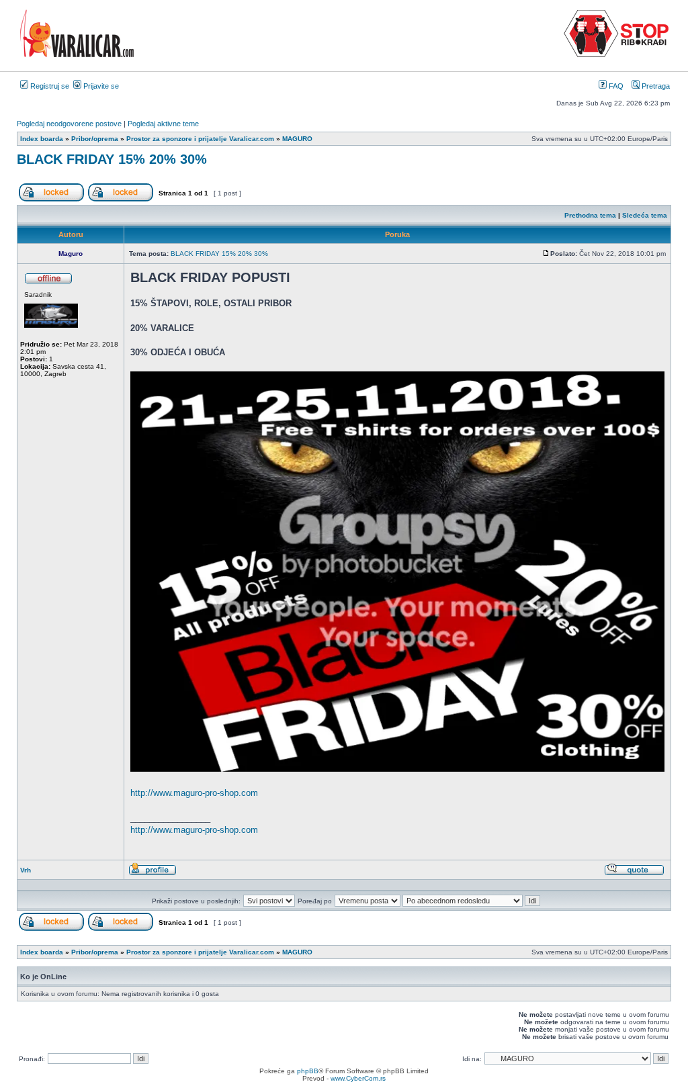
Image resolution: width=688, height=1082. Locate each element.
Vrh (25, 870)
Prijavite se (100, 86)
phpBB (307, 1071)
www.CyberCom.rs (358, 1078)
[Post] (546, 253)
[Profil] (152, 873)
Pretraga (655, 86)
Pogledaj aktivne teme (163, 124)
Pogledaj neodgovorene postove (69, 124)
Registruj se (48, 86)
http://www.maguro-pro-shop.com (194, 793)
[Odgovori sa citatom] (634, 873)
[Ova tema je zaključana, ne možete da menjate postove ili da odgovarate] (120, 199)
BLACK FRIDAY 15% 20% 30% (112, 159)
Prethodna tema (590, 215)
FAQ (615, 86)
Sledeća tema (644, 215)
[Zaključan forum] (51, 199)
